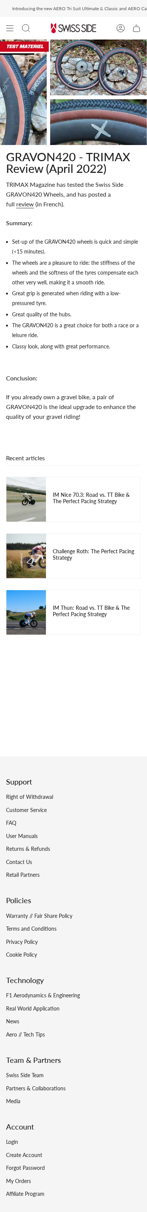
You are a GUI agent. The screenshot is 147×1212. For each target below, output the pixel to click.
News (12, 1021)
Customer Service (26, 810)
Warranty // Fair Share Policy (39, 916)
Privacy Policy (22, 942)
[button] (26, 28)
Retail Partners (23, 875)
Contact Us (19, 862)
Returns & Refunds (28, 849)
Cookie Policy (21, 954)
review (25, 204)
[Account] (120, 28)
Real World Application (33, 1008)
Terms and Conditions (31, 928)
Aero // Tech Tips (25, 1034)
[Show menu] (9, 28)
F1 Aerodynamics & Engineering (43, 995)
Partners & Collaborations (36, 1088)
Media (13, 1101)
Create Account (24, 1155)
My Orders (18, 1181)
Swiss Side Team (25, 1075)
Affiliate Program (25, 1194)
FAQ (11, 823)
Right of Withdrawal (29, 797)
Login (12, 1142)
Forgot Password (25, 1168)
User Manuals (22, 836)
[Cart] (136, 28)
